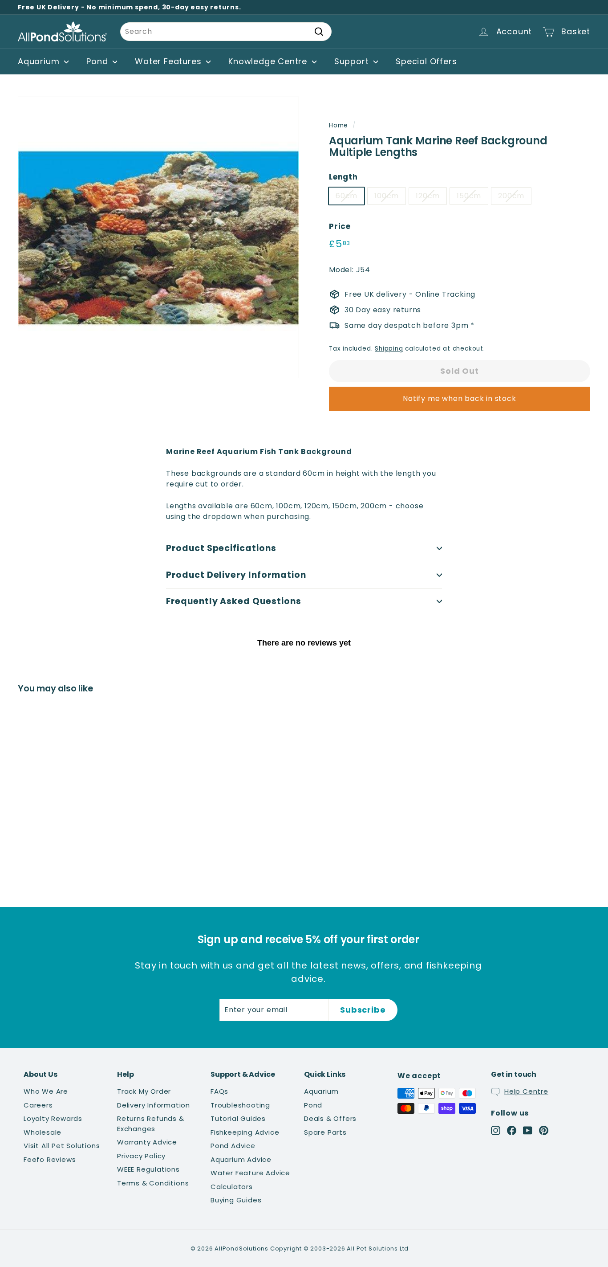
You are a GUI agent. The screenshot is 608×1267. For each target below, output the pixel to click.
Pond (98, 61)
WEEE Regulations (148, 1169)
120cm (428, 196)
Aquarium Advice (241, 1159)
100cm (386, 196)
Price (340, 226)
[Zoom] (158, 237)
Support (352, 61)
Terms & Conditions (153, 1183)
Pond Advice (233, 1145)
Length (343, 177)
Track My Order (144, 1091)
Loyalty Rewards (53, 1118)
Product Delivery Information (236, 575)
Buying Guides (236, 1200)
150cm (469, 196)
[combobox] (226, 31)
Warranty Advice (147, 1142)
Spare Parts (325, 1132)
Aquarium (40, 61)
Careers (38, 1105)
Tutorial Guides (238, 1118)
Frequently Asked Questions (233, 601)
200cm (511, 196)
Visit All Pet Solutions (62, 1145)
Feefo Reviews (50, 1159)
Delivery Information (153, 1105)
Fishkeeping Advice (245, 1132)
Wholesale (42, 1132)
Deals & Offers (330, 1118)
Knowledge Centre (269, 61)
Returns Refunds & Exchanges (150, 1123)
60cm (346, 196)
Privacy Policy (141, 1156)
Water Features (169, 61)
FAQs (219, 1091)
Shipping (389, 348)
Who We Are (46, 1091)
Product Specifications (221, 548)
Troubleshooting (240, 1105)
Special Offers (426, 61)
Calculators (232, 1186)
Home (338, 125)
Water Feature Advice (250, 1172)
